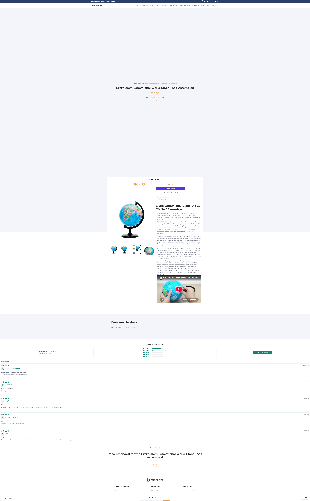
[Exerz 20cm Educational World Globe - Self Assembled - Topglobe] (114, 249)
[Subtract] (135, 184)
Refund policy (130, 490)
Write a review (130, 327)
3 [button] (155, 447)
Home (135, 83)
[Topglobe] (97, 5)
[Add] (143, 184)
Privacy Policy (179, 490)
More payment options (170, 192)
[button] (205, 1)
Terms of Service (115, 490)
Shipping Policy (155, 490)
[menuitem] (198, 1)
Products (141, 83)
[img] (5, 366)
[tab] (162, 199)
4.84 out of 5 (52, 351)
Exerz (163, 97)
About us (195, 490)
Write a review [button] (263, 352)
